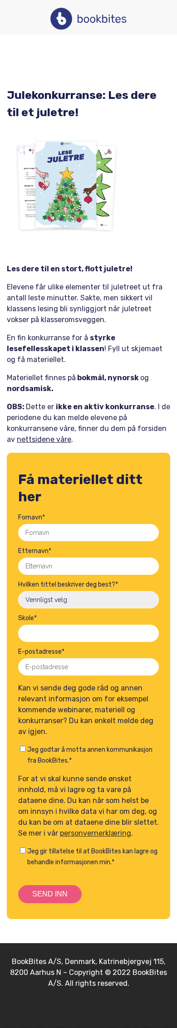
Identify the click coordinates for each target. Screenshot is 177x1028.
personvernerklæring (95, 833)
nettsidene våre (44, 439)
